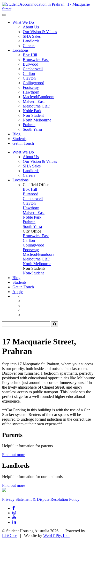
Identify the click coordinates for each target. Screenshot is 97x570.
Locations (20, 50)
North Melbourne (37, 120)
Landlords (31, 41)
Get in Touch (23, 143)
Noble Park (32, 111)
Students (19, 138)
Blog (16, 134)
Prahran (29, 124)
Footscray (31, 87)
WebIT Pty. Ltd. (56, 535)
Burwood (30, 64)
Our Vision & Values (40, 31)
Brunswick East (36, 59)
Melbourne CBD (36, 106)
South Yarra (32, 129)
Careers (29, 45)
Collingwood (33, 83)
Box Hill (30, 55)
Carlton (29, 73)
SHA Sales (32, 36)
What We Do (23, 22)
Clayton (29, 78)
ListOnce (9, 535)
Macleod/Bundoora (38, 97)
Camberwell (33, 69)
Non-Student (33, 115)
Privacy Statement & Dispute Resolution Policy (40, 499)
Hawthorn (31, 92)
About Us (31, 27)
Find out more (13, 454)
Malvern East (33, 101)
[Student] (48, 9)
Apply (17, 291)
